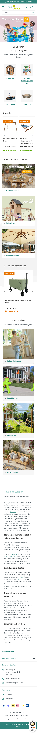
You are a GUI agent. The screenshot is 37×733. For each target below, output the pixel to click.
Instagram (9, 699)
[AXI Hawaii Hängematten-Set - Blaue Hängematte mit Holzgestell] (27, 127)
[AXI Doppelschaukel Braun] (10, 127)
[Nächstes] (32, 291)
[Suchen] (33, 12)
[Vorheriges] (4, 291)
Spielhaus (13, 554)
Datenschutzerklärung (17, 712)
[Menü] (3, 7)
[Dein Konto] (29, 7)
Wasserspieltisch (9, 556)
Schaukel (22, 577)
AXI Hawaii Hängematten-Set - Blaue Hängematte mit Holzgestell (27, 141)
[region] (18, 29)
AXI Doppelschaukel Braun (10, 140)
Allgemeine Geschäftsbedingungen (16, 715)
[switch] (32, 730)
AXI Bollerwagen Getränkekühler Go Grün (18, 301)
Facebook (9, 695)
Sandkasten (20, 579)
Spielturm (13, 512)
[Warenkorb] (33, 7)
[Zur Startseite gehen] (14, 7)
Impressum (10, 719)
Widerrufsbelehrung (23, 719)
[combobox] (16, 12)
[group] (10, 134)
